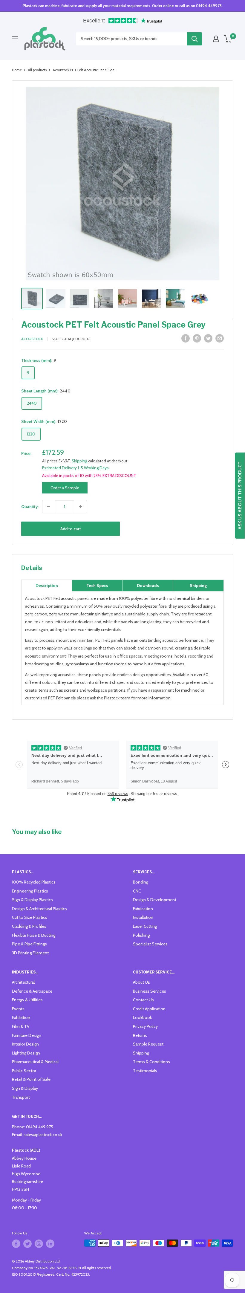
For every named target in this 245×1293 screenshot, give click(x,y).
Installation (143, 917)
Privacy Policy (145, 1026)
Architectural (23, 982)
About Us (141, 982)
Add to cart (70, 528)
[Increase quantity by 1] (80, 506)
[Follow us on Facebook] (16, 1243)
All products (37, 70)
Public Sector (24, 1070)
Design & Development (154, 899)
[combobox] (131, 38)
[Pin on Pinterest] (197, 338)
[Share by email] (219, 338)
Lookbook (142, 1017)
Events (18, 1008)
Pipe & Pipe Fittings (29, 944)
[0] (228, 38)
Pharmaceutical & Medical (35, 1061)
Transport (21, 1097)
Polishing (141, 935)
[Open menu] (15, 38)
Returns (140, 1035)
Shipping (79, 460)
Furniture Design (26, 1035)
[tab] (46, 586)
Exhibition (21, 1017)
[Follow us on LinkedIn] (50, 1243)
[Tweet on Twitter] (208, 338)
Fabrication (143, 908)
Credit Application (149, 1008)
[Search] (194, 38)
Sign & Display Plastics (32, 899)
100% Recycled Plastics (34, 882)
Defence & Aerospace (32, 991)
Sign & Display (25, 1088)
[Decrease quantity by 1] (48, 506)
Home (17, 70)
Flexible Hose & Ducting (33, 935)
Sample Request (148, 1044)
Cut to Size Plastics (29, 917)
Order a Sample (64, 487)
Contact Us (143, 999)
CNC (137, 891)
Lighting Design (26, 1053)
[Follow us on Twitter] (27, 1243)
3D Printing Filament (30, 953)
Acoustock (32, 339)
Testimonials (145, 1070)
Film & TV (21, 1026)
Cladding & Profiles (29, 926)
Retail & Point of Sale (31, 1079)
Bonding (140, 882)
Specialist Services (150, 944)
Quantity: (30, 506)
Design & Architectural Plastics (39, 908)
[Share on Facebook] (185, 338)
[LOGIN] (216, 39)
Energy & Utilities (27, 999)
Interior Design (25, 1044)
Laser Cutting (145, 926)
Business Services (149, 991)
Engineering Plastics (30, 891)
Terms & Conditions (151, 1061)
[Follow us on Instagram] (39, 1243)
